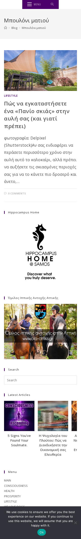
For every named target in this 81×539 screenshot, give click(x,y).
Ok (42, 532)
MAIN (7, 480)
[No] (75, 522)
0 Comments (17, 193)
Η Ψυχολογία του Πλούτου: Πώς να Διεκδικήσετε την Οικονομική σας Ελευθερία (53, 445)
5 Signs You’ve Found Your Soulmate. (19, 440)
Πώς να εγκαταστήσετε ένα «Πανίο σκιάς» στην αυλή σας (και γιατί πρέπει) (37, 115)
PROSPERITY (12, 496)
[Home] (5, 28)
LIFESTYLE (11, 96)
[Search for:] (52, 4)
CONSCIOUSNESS (16, 486)
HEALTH (9, 491)
